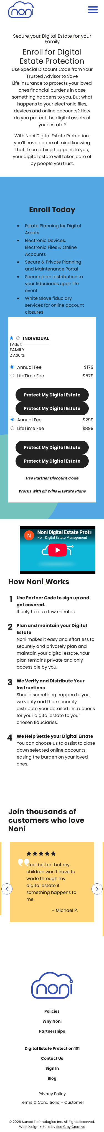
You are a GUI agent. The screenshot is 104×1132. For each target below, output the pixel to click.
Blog (52, 1078)
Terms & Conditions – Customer (52, 1102)
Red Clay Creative (70, 1126)
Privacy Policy (52, 1094)
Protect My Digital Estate (52, 395)
